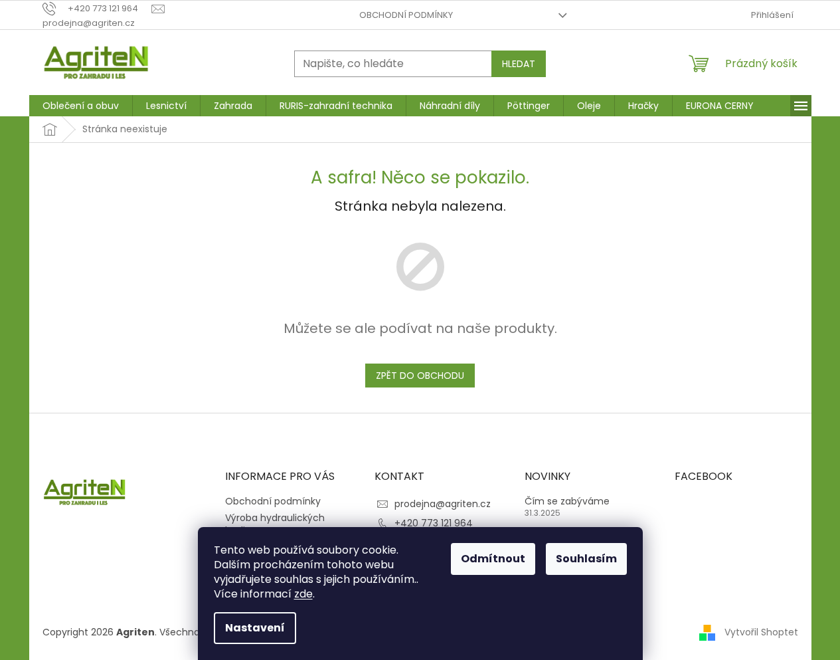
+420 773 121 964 (433, 523)
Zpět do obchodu (420, 375)
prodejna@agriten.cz (442, 503)
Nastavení (255, 627)
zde (303, 594)
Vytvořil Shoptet (761, 632)
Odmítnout (493, 558)
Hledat (518, 63)
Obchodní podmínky (406, 15)
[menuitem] (80, 105)
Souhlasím (586, 558)
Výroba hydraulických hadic (275, 524)
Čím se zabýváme (567, 501)
